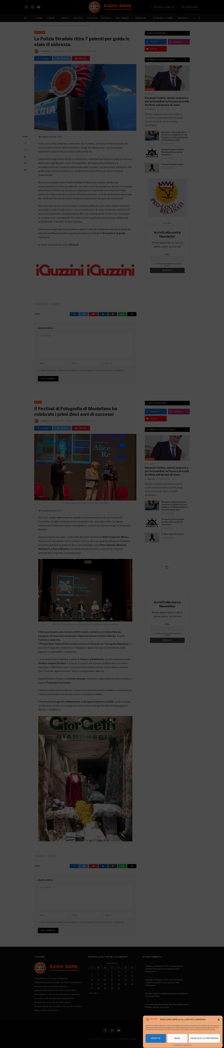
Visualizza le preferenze (204, 1038)
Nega (177, 1038)
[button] (218, 1019)
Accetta (155, 1038)
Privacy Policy (178, 1045)
